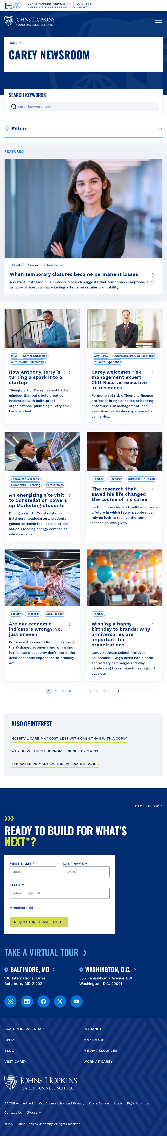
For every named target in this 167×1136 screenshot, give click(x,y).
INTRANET (93, 1029)
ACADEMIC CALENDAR (24, 1029)
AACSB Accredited (18, 1103)
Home (13, 42)
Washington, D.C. (108, 969)
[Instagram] (10, 1001)
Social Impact (55, 265)
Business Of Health (141, 478)
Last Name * (75, 863)
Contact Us (13, 1112)
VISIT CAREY (15, 1061)
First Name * (22, 863)
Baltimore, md (29, 969)
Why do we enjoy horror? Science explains (54, 751)
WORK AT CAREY (98, 1061)
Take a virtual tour (41, 952)
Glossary (34, 1112)
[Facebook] (43, 1001)
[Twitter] (60, 1001)
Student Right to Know (131, 1103)
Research (34, 265)
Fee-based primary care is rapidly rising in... (55, 764)
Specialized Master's (25, 478)
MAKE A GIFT (95, 1040)
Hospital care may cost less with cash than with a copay (69, 738)
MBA (14, 355)
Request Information (35, 922)
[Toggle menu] (158, 21)
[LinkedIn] (27, 1001)
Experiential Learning (25, 485)
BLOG (9, 1050)
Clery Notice (99, 1103)
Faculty (17, 265)
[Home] (29, 21)
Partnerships (55, 485)
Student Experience (107, 362)
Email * (17, 885)
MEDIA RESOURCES (100, 1050)
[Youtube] (76, 1001)
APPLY (9, 1040)
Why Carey (101, 355)
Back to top (147, 806)
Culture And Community (27, 362)
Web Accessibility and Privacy (61, 1103)
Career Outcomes (35, 355)
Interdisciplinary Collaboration (134, 355)
